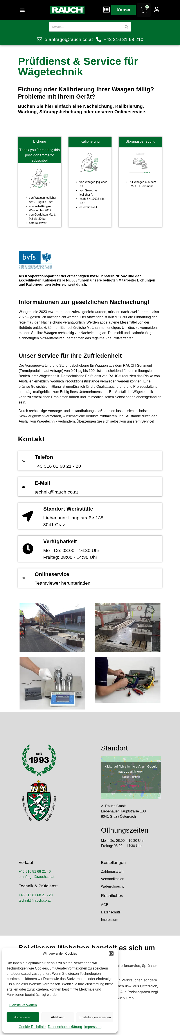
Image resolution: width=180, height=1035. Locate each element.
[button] (111, 953)
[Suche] (126, 26)
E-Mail (42, 483)
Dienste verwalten (23, 1005)
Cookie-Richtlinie (32, 1027)
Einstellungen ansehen (95, 1017)
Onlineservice (52, 574)
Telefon (44, 457)
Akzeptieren (22, 1017)
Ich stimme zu (131, 786)
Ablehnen (57, 1017)
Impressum (92, 1027)
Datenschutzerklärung (65, 1027)
